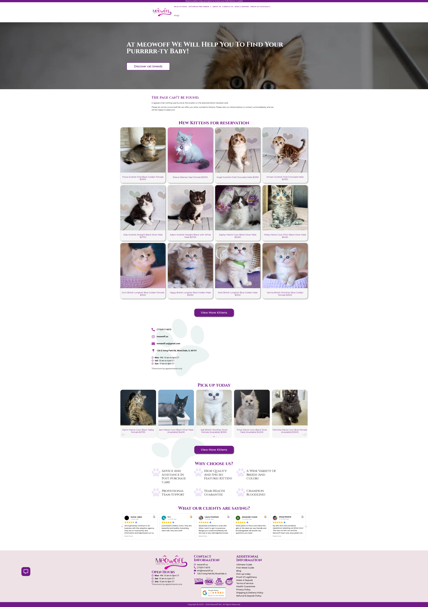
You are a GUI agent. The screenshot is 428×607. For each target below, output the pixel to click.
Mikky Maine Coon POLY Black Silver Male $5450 (285, 236)
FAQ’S (176, 15)
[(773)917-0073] (153, 329)
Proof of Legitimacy (260, 6)
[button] (123, 434)
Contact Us (227, 6)
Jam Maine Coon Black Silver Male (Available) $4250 (138, 431)
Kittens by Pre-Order (199, 6)
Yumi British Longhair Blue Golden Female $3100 (143, 293)
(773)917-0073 (164, 329)
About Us (216, 6)
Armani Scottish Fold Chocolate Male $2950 (285, 178)
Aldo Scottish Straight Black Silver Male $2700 (143, 236)
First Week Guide (245, 568)
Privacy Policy (243, 589)
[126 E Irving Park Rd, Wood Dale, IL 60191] (153, 350)
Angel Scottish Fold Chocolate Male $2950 (238, 177)
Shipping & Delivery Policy (249, 593)
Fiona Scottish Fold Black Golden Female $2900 (143, 178)
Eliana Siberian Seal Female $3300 (190, 177)
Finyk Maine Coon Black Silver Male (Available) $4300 (214, 431)
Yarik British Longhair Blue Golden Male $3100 (238, 293)
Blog (238, 571)
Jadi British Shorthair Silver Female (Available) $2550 (176, 431)
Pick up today (180, 6)
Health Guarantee (245, 586)
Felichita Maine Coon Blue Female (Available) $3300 (252, 431)
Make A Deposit (242, 6)
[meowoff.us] (153, 336)
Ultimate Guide (244, 564)
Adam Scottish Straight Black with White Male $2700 (190, 236)
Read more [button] (166, 536)
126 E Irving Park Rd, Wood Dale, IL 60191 (177, 350)
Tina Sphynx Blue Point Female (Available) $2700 (290, 431)
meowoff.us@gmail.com (168, 343)
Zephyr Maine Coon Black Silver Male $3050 (237, 236)
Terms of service (244, 583)
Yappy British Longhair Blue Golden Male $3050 (190, 293)
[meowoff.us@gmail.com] (153, 343)
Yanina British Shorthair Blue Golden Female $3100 (285, 293)
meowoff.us (162, 336)
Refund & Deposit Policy (248, 596)
